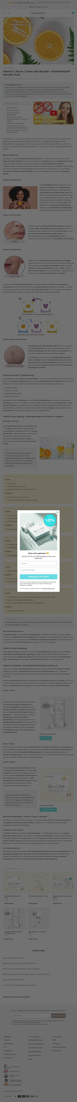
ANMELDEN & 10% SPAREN (38, 577)
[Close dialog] (57, 512)
